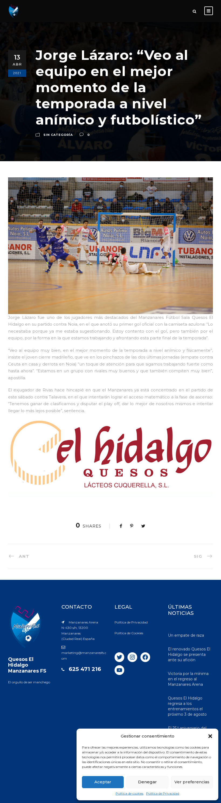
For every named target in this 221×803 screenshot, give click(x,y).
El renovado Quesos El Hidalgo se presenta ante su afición (189, 654)
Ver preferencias (191, 781)
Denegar (147, 781)
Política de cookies (129, 793)
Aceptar (102, 781)
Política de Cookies (129, 633)
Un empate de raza (186, 635)
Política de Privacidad (162, 793)
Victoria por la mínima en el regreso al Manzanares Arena (188, 679)
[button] (210, 736)
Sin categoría (58, 135)
